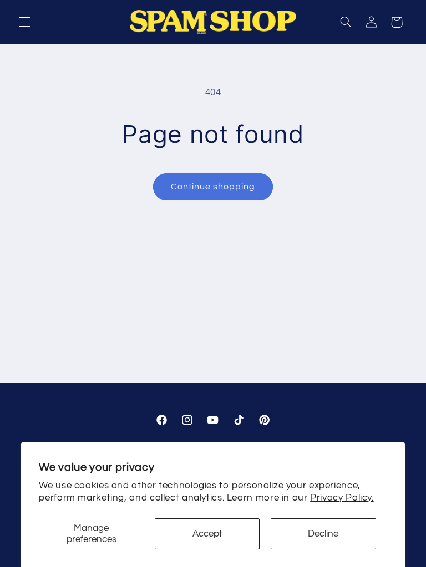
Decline (323, 534)
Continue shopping (213, 186)
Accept (207, 534)
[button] (24, 22)
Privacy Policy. (341, 498)
